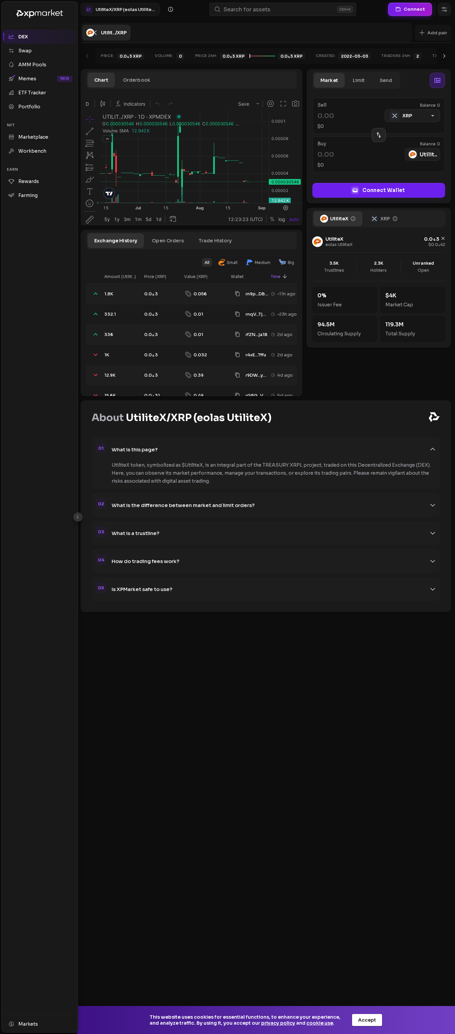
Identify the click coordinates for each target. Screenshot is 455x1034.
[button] (433, 33)
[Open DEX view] (437, 80)
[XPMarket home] (39, 13)
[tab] (101, 80)
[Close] (78, 517)
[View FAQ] (170, 9)
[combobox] (279, 9)
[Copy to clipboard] (237, 293)
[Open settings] (444, 9)
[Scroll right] (444, 56)
